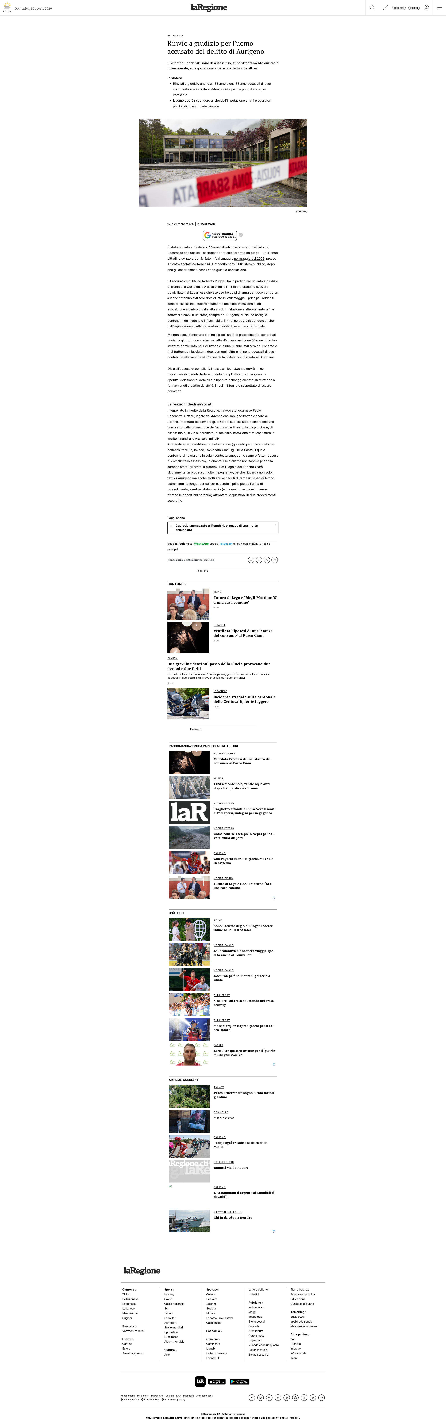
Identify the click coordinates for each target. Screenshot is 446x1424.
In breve (295, 1348)
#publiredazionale (301, 1321)
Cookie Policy (151, 1399)
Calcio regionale (174, 1303)
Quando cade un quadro (263, 1345)
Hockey (169, 1294)
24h (292, 1339)
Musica (210, 1313)
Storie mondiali (173, 1327)
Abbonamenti (128, 1395)
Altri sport (170, 1322)
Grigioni (127, 1318)
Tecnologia (255, 1316)
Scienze (211, 1303)
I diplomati (254, 1340)
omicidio (209, 559)
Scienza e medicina (302, 1294)
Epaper (414, 7)
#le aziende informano (304, 1326)
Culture (169, 1350)
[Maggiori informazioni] (241, 235)
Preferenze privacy (174, 1399)
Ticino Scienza (299, 1289)
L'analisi (211, 1348)
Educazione (297, 1299)
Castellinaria (213, 1322)
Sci (166, 1308)
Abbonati (399, 7)
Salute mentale (257, 1350)
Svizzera (128, 1326)
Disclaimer (143, 1395)
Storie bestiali (256, 1321)
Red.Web (208, 224)
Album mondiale (174, 1341)
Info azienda (298, 1353)
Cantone (128, 1289)
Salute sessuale (258, 1354)
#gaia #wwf (297, 1316)
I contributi (213, 1358)
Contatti (170, 1395)
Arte (167, 1354)
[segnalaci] (386, 7)
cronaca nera (175, 559)
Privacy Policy (131, 1399)
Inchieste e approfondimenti (258, 1307)
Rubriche (255, 1302)
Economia (213, 1331)
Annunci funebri (204, 1395)
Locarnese (129, 1303)
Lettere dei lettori (258, 1289)
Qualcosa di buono (302, 1303)
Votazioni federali (133, 1331)
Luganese (128, 1308)
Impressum (157, 1395)
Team (294, 1358)
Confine (127, 1344)
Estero (127, 1339)
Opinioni (212, 1339)
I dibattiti (253, 1294)
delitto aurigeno (193, 559)
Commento (213, 1344)
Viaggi (252, 1312)
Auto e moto (256, 1335)
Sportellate (171, 1332)
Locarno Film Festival (219, 1318)
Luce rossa (171, 1337)
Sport (168, 1289)
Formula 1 (170, 1318)
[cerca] (372, 7)
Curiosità (253, 1326)
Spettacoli (212, 1289)
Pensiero (211, 1299)
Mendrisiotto (130, 1313)
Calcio (168, 1299)
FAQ (178, 1395)
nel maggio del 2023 (249, 258)
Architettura (255, 1331)
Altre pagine (299, 1334)
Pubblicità (188, 1395)
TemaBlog (297, 1312)
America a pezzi (132, 1353)
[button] (252, 1397)
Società (211, 1308)
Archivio (295, 1344)
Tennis (168, 1313)
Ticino (126, 1294)
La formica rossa (216, 1353)
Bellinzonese (130, 1299)
